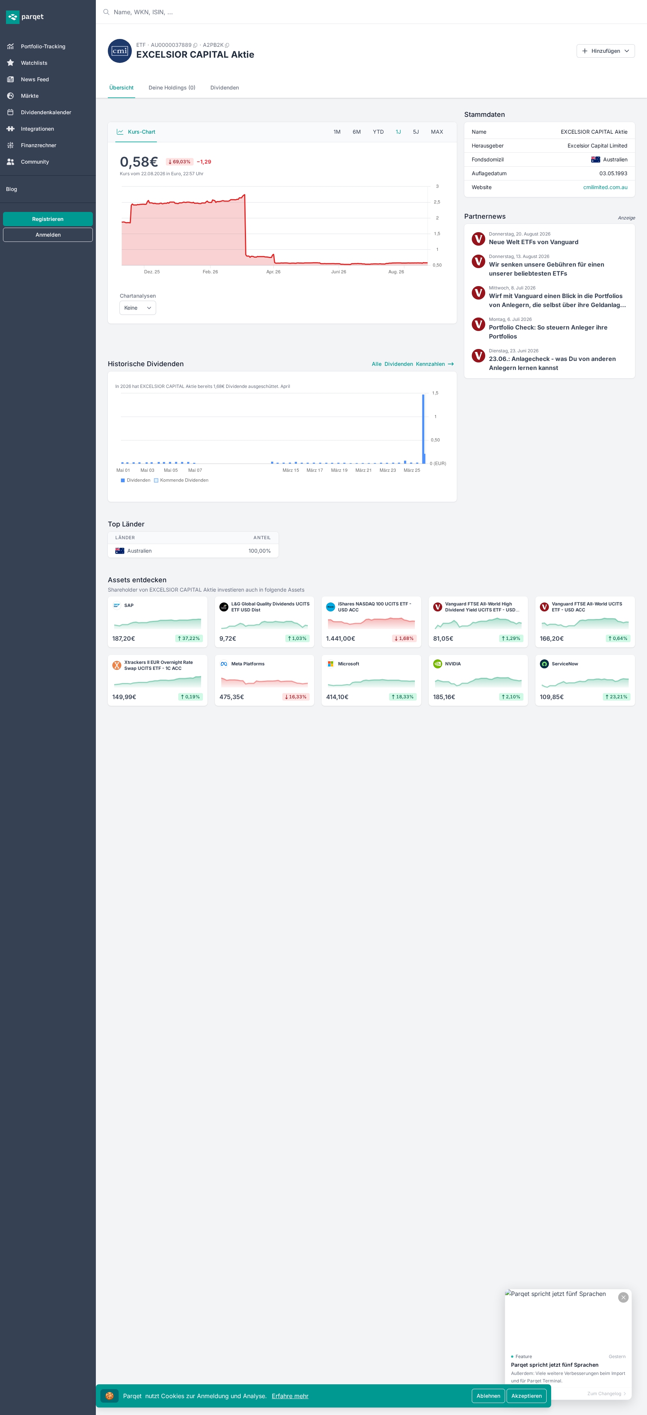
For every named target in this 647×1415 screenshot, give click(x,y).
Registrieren (48, 219)
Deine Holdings (172, 87)
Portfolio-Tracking (43, 46)
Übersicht (121, 87)
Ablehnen (488, 1396)
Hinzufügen (606, 51)
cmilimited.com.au (605, 187)
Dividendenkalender (46, 112)
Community (35, 161)
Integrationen (37, 128)
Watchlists (34, 63)
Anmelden (48, 234)
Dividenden (224, 87)
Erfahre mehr (290, 1396)
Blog (11, 189)
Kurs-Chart (141, 131)
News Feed (35, 79)
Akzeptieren (526, 1396)
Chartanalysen (138, 295)
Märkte (30, 95)
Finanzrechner (38, 145)
